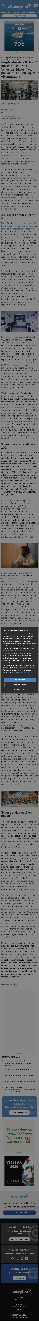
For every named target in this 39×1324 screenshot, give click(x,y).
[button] (19, 689)
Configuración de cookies (19, 672)
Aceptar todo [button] (20, 680)
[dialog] (19, 660)
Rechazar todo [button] (20, 685)
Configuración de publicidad (26, 667)
